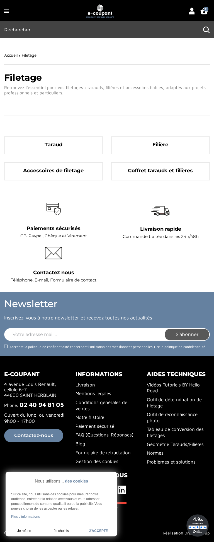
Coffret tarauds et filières (160, 171)
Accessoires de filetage (53, 171)
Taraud (53, 145)
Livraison (85, 385)
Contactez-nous (33, 435)
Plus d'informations (25, 517)
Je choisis (61, 531)
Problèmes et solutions (171, 462)
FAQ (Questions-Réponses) (104, 435)
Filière (160, 145)
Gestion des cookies (97, 461)
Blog (80, 444)
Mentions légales (93, 393)
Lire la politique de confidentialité (179, 347)
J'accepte (98, 531)
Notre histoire (90, 417)
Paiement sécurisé (95, 426)
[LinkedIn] (122, 490)
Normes (155, 453)
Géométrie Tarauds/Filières (175, 444)
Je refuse (24, 531)
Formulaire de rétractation (103, 452)
